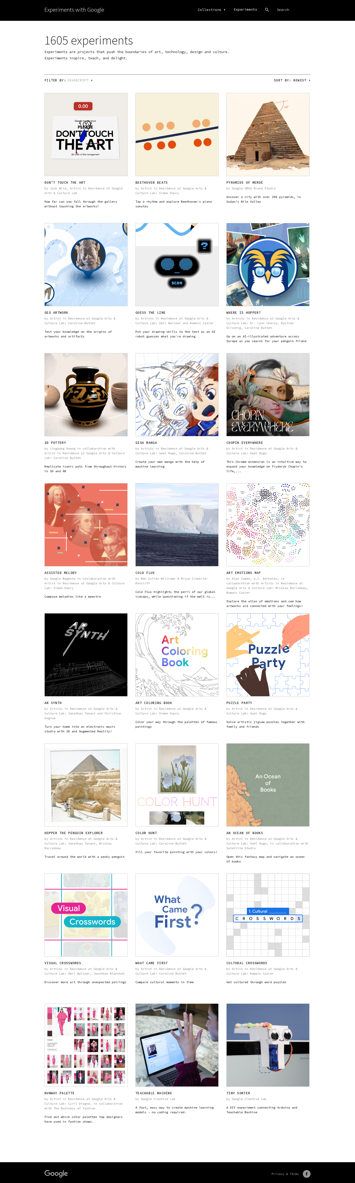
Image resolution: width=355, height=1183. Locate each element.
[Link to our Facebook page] (307, 1174)
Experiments (245, 9)
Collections (209, 10)
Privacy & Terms (285, 1174)
